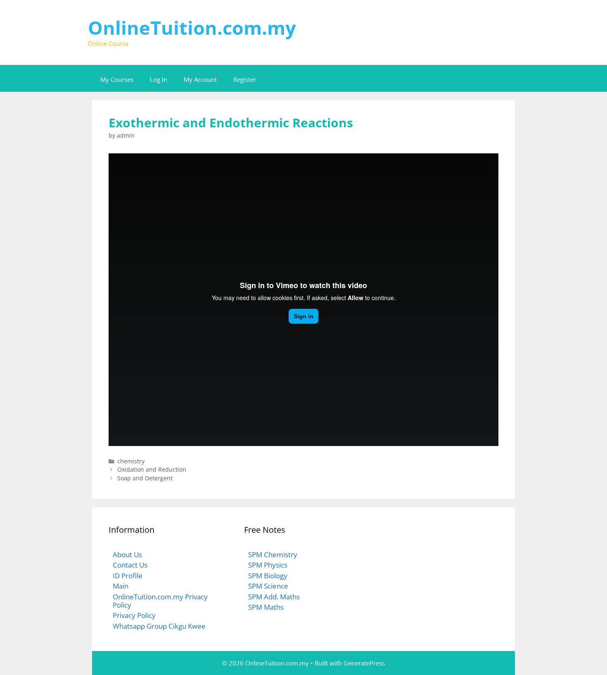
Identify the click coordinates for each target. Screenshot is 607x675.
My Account (200, 79)
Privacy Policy (134, 615)
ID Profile (127, 575)
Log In (158, 79)
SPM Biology (267, 575)
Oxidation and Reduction (151, 469)
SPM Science (268, 586)
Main (120, 586)
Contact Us (130, 565)
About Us (127, 554)
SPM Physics (267, 565)
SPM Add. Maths (274, 596)
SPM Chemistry (272, 554)
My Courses (116, 79)
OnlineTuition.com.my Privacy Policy (160, 601)
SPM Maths (266, 607)
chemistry (131, 461)
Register (244, 79)
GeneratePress (364, 663)
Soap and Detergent (145, 478)
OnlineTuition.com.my (192, 27)
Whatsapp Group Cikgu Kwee (159, 626)
